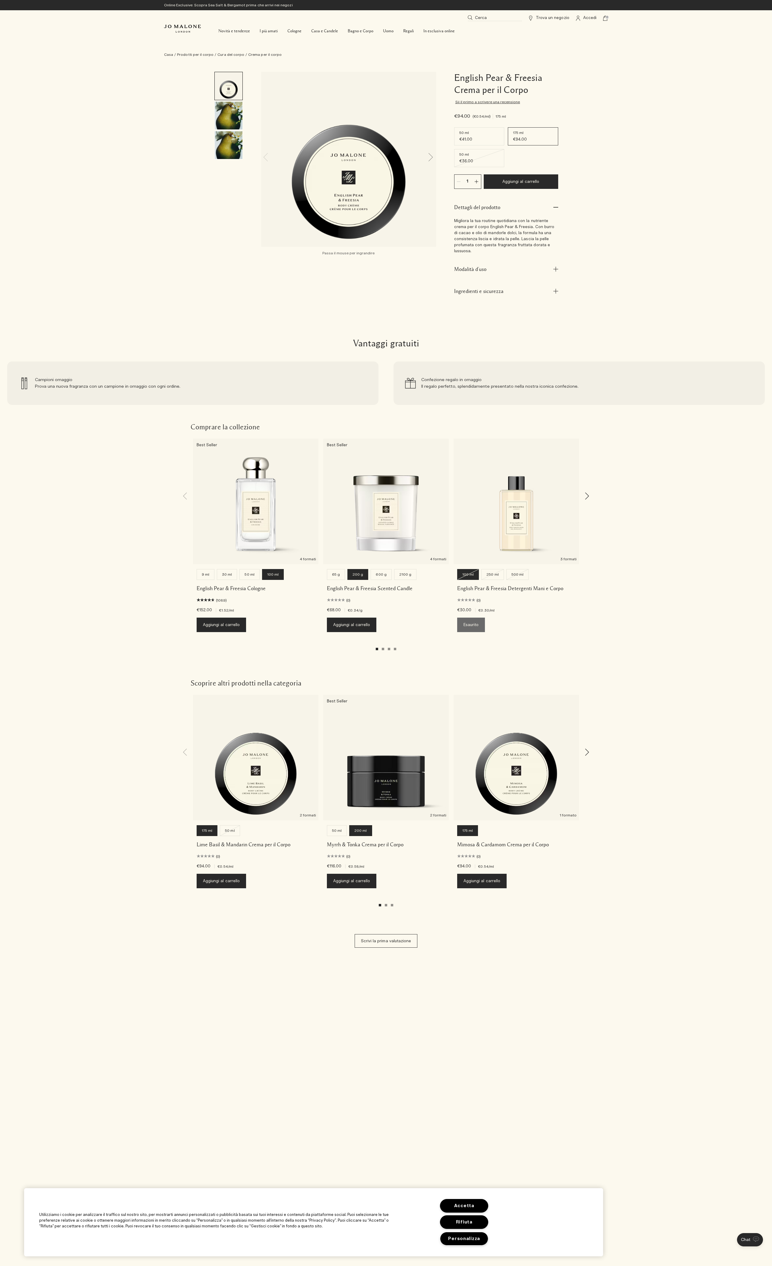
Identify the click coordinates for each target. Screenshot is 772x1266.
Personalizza (464, 1239)
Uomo (388, 31)
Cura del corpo (230, 54)
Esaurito (471, 625)
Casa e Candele (324, 31)
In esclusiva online (439, 31)
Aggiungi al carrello (520, 181)
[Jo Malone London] (182, 29)
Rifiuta (464, 1222)
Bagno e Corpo (360, 31)
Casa (168, 54)
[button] (750, 1239)
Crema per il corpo (265, 54)
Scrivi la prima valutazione (386, 941)
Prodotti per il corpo (195, 54)
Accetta (464, 1206)
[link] (192, 383)
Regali (408, 31)
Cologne (294, 31)
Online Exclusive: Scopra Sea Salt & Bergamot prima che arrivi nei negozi (228, 5)
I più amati (269, 31)
